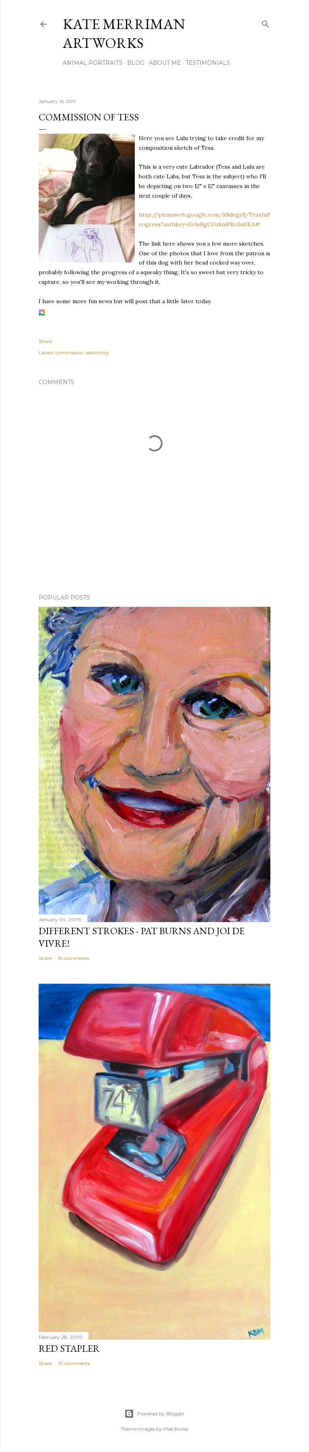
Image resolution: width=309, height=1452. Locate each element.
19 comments (73, 958)
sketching (97, 353)
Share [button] (45, 341)
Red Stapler (69, 1348)
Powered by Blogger (161, 1414)
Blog (135, 62)
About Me (165, 62)
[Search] (265, 22)
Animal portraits (93, 62)
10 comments (74, 1363)
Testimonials (207, 62)
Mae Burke (175, 1429)
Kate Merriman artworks (124, 33)
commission (70, 353)
